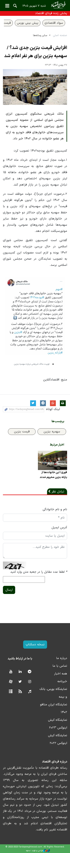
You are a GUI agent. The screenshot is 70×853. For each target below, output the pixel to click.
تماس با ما (59, 666)
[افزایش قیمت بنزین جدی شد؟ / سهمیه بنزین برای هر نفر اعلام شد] (35, 87)
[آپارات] (10, 681)
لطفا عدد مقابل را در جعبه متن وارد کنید (38, 572)
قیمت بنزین (22, 431)
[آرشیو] (10, 691)
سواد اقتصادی (54, 23)
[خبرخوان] (20, 691)
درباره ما (61, 658)
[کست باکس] (29, 691)
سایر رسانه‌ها (40, 35)
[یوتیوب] (10, 671)
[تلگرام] (29, 671)
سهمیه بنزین (52, 431)
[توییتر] (20, 681)
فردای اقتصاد (35, 5)
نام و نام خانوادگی (55, 509)
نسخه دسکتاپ (35, 644)
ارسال (9, 590)
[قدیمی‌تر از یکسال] (52, 460)
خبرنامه (62, 681)
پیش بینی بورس (27, 23)
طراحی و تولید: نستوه (34, 850)
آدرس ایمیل (59, 527)
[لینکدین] (20, 671)
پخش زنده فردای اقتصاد (51, 13)
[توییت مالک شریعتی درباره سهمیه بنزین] (35, 319)
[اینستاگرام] (29, 681)
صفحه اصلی (60, 35)
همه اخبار (60, 673)
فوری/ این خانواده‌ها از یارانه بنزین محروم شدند (53, 474)
